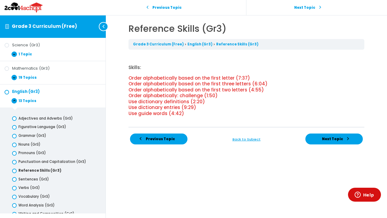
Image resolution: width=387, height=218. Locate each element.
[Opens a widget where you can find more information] (364, 195)
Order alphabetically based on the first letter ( (189, 78)
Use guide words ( (156, 113)
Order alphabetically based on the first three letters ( (198, 84)
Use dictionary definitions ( (166, 101)
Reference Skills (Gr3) (237, 44)
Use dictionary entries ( (162, 107)
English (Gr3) (200, 44)
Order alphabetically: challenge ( (173, 95)
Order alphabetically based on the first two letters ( (196, 90)
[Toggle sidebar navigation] (104, 26)
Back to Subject (247, 139)
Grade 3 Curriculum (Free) (44, 26)
